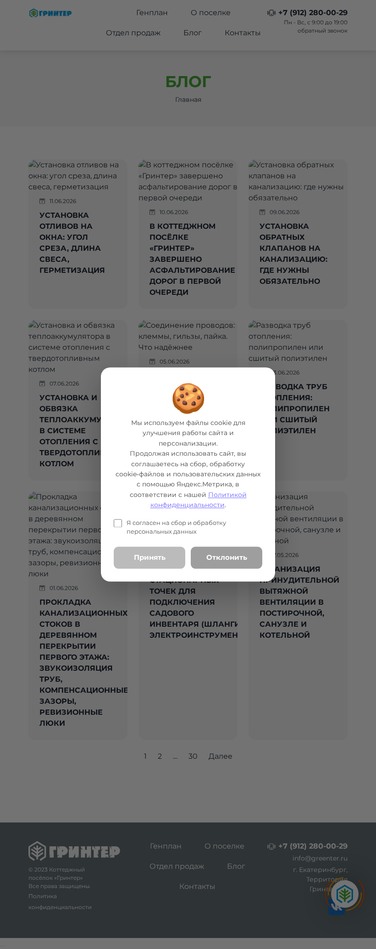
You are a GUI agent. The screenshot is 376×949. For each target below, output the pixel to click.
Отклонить (226, 557)
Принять (150, 557)
